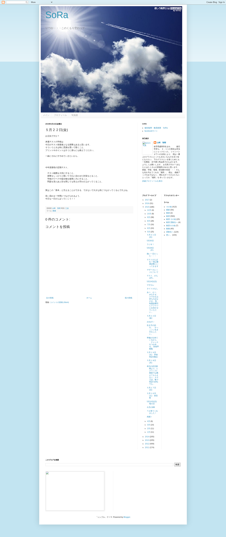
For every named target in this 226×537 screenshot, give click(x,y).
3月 (149, 425)
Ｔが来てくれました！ (152, 412)
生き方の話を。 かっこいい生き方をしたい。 (152, 329)
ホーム (89, 298)
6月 (149, 228)
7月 (149, 224)
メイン (46, 115)
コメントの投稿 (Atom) (59, 302)
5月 (149, 232)
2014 (147, 437)
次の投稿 (50, 298)
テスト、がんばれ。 (152, 277)
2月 (149, 428)
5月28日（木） (151, 249)
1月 (149, 432)
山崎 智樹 (161, 142)
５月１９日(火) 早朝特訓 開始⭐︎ (152, 354)
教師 (168, 213)
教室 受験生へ (172, 222)
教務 (54, 211)
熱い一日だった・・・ (152, 255)
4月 (149, 421)
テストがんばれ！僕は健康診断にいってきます (152, 263)
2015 (147, 207)
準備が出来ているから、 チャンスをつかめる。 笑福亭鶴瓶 (153, 343)
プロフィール (60, 115)
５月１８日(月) (151, 361)
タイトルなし (152, 289)
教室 (168, 216)
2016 (147, 203)
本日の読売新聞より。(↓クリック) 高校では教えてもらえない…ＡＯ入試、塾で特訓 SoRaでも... (152, 375)
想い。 (169, 235)
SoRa (56, 15)
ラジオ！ (150, 244)
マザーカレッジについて (152, 271)
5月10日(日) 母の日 (153, 402)
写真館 (74, 115)
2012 (147, 444)
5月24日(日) (153, 281)
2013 (147, 440)
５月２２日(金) (151, 317)
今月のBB (151, 407)
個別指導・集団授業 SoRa (156, 128)
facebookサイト (151, 131)
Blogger (127, 517)
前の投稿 (128, 298)
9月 (149, 217)
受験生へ (170, 232)
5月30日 (150, 241)
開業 (168, 210)
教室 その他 (171, 219)
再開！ (149, 417)
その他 (169, 207)
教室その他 (170, 226)
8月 (149, 221)
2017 (147, 200)
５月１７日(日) (151, 389)
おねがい (150, 322)
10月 (149, 214)
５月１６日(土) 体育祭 (152, 395)
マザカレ (150, 285)
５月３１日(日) (151, 236)
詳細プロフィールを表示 (152, 181)
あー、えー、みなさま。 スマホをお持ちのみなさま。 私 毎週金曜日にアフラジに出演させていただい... (153, 302)
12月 (149, 210)
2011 (147, 447)
